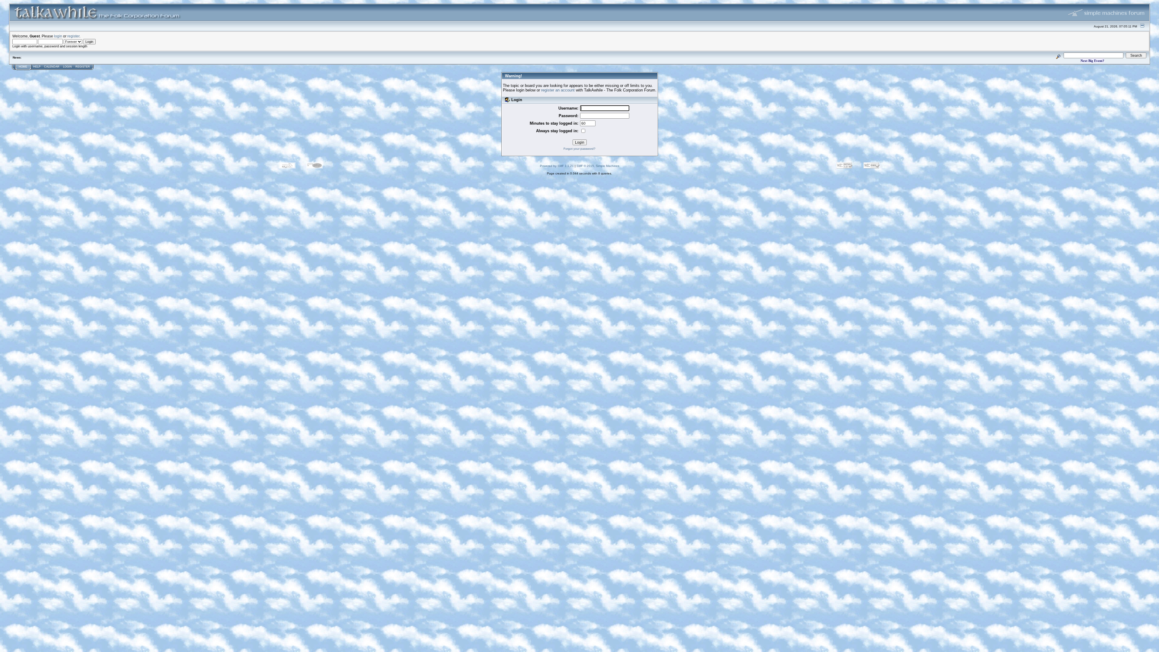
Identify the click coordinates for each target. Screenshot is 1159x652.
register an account (558, 90)
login (58, 36)
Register (82, 66)
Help (36, 66)
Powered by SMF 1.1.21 (557, 166)
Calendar (51, 66)
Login (67, 66)
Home (23, 66)
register (73, 36)
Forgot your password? (579, 148)
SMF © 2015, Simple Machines (597, 166)
